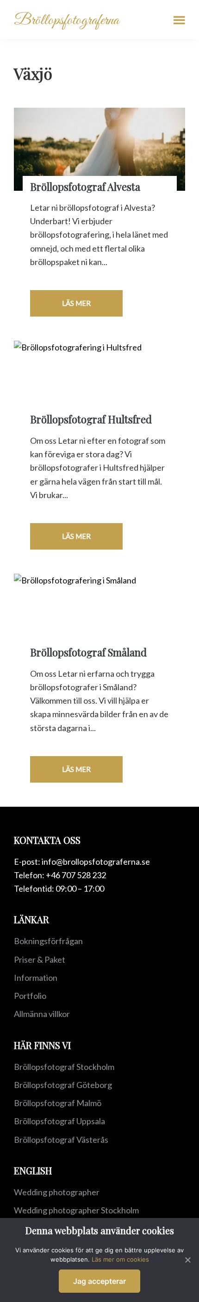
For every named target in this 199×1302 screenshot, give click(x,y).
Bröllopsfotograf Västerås (61, 1139)
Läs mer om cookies (120, 1259)
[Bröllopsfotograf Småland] (99, 615)
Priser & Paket (39, 959)
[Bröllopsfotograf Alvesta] (99, 149)
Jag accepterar (99, 1281)
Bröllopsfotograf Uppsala (59, 1121)
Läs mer (76, 303)
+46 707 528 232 (76, 875)
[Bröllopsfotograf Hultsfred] (99, 382)
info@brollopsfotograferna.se (96, 861)
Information (35, 977)
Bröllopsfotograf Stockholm (64, 1067)
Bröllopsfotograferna (66, 21)
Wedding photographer (57, 1192)
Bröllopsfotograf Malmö (57, 1103)
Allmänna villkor (42, 1014)
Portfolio (30, 996)
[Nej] (187, 1259)
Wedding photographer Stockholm (76, 1210)
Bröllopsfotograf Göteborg (63, 1085)
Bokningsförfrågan (48, 941)
